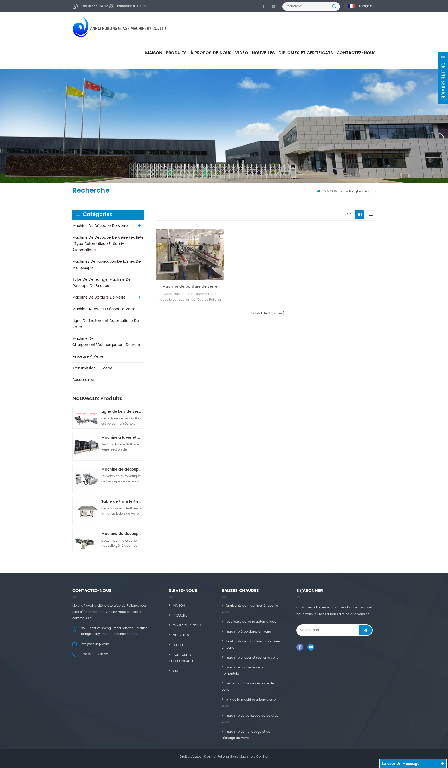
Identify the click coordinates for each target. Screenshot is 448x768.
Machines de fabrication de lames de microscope (106, 265)
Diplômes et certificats (305, 53)
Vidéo (241, 53)
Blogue (178, 645)
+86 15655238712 (94, 6)
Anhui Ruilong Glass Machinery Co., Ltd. (128, 28)
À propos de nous (211, 53)
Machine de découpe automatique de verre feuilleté (121, 534)
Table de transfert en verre (121, 501)
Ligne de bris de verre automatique (121, 411)
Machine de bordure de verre (99, 297)
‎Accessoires (83, 380)
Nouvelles (263, 53)
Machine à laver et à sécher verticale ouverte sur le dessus (121, 437)
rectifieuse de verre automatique (251, 621)
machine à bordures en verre (248, 631)
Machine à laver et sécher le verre (103, 309)
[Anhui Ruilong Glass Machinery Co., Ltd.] (81, 27)
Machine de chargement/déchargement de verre (107, 342)
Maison (153, 53)
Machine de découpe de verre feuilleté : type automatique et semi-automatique (108, 243)
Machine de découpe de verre (100, 226)
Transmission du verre (92, 368)
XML (176, 671)
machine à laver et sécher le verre (252, 657)
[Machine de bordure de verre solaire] (190, 254)
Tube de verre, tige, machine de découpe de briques (101, 282)
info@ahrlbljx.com (131, 6)
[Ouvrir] (443, 78)
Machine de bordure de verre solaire (190, 286)
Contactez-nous (356, 53)
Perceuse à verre (87, 356)
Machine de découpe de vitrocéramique (121, 469)
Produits (176, 53)
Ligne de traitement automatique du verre (105, 324)
